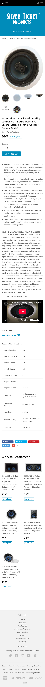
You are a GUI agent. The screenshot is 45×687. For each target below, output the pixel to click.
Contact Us (22, 626)
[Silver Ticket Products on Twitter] (10, 656)
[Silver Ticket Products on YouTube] (28, 656)
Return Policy (22, 632)
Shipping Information (22, 629)
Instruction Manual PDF (11, 335)
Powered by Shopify (33, 673)
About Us (22, 623)
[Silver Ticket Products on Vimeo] (35, 656)
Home (4, 38)
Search (22, 620)
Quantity (5, 144)
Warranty (22, 642)
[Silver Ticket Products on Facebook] (16, 656)
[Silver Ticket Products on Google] (22, 656)
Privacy (22, 635)
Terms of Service (22, 639)
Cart (41, 3)
